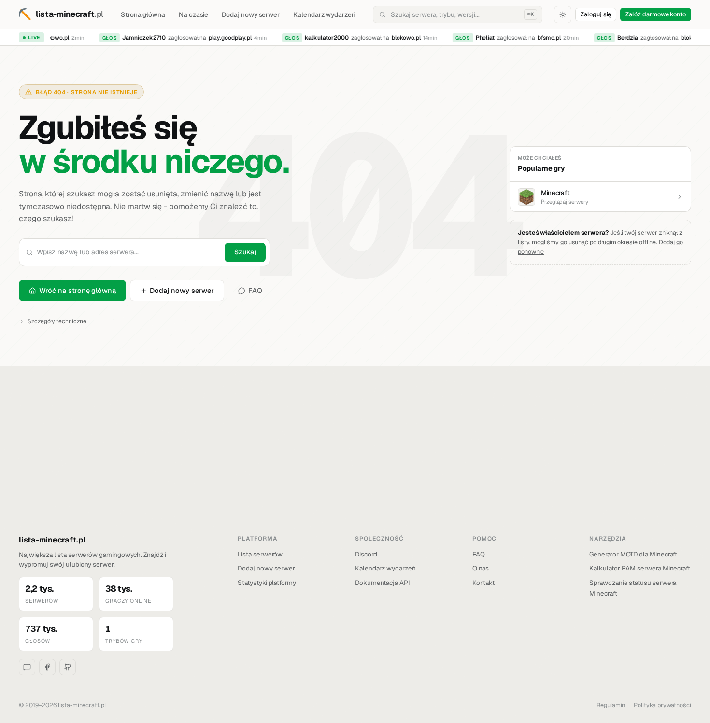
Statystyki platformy (267, 582)
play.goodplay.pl (226, 38)
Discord (366, 554)
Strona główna (143, 14)
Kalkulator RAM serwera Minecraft (639, 568)
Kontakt (483, 582)
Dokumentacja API (382, 582)
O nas (480, 568)
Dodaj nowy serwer (251, 14)
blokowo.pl (51, 38)
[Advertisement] (355, 461)
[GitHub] (67, 667)
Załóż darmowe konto (655, 14)
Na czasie (193, 14)
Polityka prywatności (662, 705)
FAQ (255, 290)
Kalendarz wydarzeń (324, 14)
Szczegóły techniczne (57, 321)
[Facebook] (47, 667)
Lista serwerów (260, 554)
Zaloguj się (596, 14)
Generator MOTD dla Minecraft (633, 554)
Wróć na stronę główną (77, 290)
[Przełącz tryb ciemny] (562, 14)
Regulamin (610, 705)
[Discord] (27, 667)
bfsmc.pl (545, 38)
